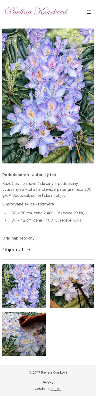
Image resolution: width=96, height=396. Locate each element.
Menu (89, 11)
